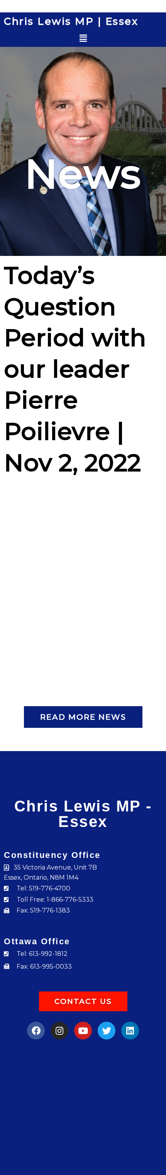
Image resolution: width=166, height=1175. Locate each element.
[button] (83, 38)
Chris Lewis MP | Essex (71, 21)
